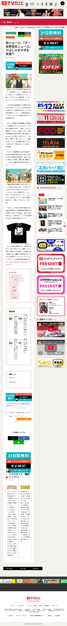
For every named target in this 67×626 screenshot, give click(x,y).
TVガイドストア (41, 610)
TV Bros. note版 (46, 609)
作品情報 (51, 4)
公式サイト (12, 377)
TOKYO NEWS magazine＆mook (13, 609)
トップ (12, 605)
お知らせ (10, 615)
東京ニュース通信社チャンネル (27, 610)
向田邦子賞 (27, 4)
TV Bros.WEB (36, 609)
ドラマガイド (32, 4)
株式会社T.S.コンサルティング (56, 610)
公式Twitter (12, 382)
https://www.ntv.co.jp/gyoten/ (19, 262)
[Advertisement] (51, 87)
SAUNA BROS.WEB (59, 609)
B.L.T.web (27, 609)
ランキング (56, 4)
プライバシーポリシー (21, 615)
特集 (42, 4)
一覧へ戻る (23, 568)
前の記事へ (10, 568)
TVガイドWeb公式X (34, 611)
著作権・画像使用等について (37, 615)
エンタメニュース (10, 33)
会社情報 (57, 615)
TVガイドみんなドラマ (10, 610)
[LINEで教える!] (21, 35)
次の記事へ (36, 568)
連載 (46, 4)
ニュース (37, 4)
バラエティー (10, 37)
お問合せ (50, 615)
